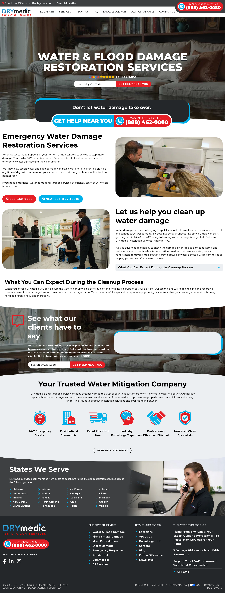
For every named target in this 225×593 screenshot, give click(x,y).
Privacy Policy (178, 585)
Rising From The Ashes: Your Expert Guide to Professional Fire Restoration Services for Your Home (196, 537)
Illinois (103, 493)
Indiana (17, 497)
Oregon (103, 501)
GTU (219, 588)
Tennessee (48, 505)
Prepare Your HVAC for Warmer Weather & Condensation (195, 563)
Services (65, 11)
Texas (73, 505)
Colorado (104, 489)
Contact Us (167, 11)
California (76, 489)
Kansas (45, 497)
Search (67, 3)
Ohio (73, 501)
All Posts (183, 571)
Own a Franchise (143, 11)
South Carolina (21, 505)
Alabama (18, 489)
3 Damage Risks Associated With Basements (196, 552)
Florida (45, 493)
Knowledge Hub (114, 11)
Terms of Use (140, 585)
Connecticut (20, 493)
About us (82, 11)
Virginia (103, 505)
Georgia (75, 493)
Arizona (45, 489)
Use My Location (42, 3)
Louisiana (76, 497)
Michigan (104, 497)
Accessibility (159, 585)
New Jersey (20, 501)
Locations (47, 11)
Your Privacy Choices (209, 585)
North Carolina (50, 501)
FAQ (95, 11)
